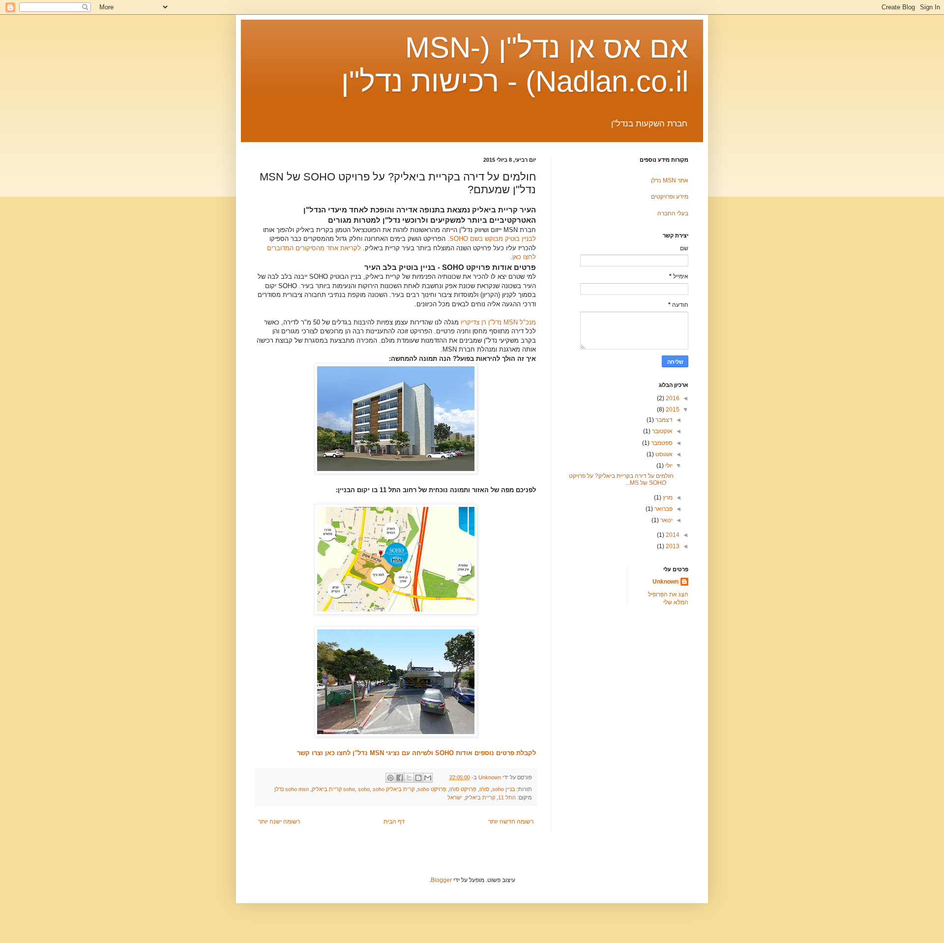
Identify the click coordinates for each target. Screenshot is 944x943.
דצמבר (663, 419)
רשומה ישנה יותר (279, 821)
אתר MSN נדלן (669, 180)
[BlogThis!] (418, 778)
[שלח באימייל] (428, 778)
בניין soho (503, 789)
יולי (668, 465)
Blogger (441, 880)
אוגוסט (663, 454)
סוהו (484, 789)
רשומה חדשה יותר (510, 821)
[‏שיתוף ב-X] (409, 778)
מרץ (667, 497)
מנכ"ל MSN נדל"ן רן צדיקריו (498, 322)
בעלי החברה (672, 213)
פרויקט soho (431, 789)
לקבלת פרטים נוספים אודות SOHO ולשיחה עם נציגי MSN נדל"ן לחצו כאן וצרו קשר (416, 753)
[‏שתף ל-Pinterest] (390, 778)
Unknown (665, 581)
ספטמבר (661, 443)
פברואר (663, 508)
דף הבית (394, 821)
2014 (671, 534)
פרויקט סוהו (462, 789)
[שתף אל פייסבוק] (400, 778)
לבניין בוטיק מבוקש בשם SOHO (492, 238)
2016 (671, 398)
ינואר (666, 520)
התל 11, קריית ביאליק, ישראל (481, 797)
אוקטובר (661, 431)
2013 (671, 546)
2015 (671, 409)
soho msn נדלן (291, 789)
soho (364, 789)
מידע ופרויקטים (669, 196)
